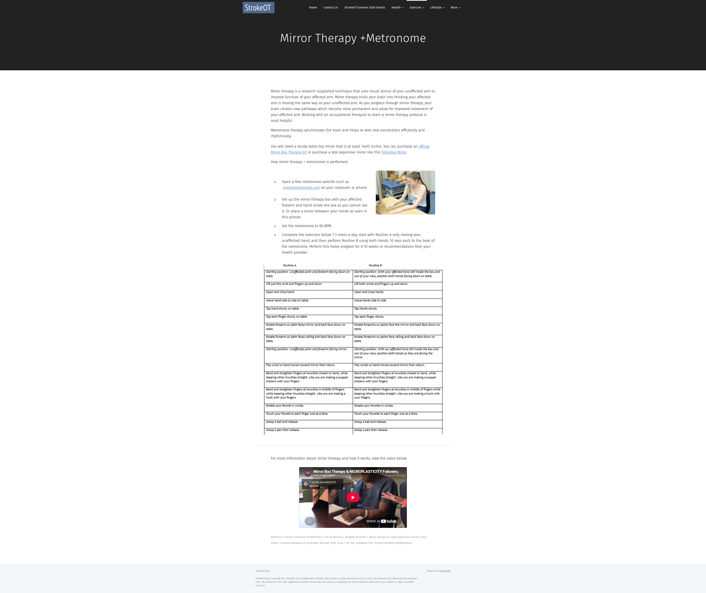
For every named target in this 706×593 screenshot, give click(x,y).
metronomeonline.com (301, 187)
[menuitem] (313, 7)
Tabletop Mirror (393, 152)
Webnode (445, 570)
